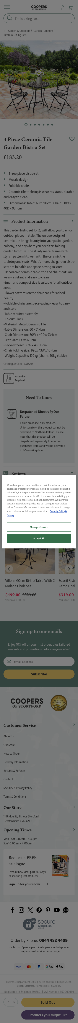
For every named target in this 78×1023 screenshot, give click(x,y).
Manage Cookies (39, 527)
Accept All (39, 538)
